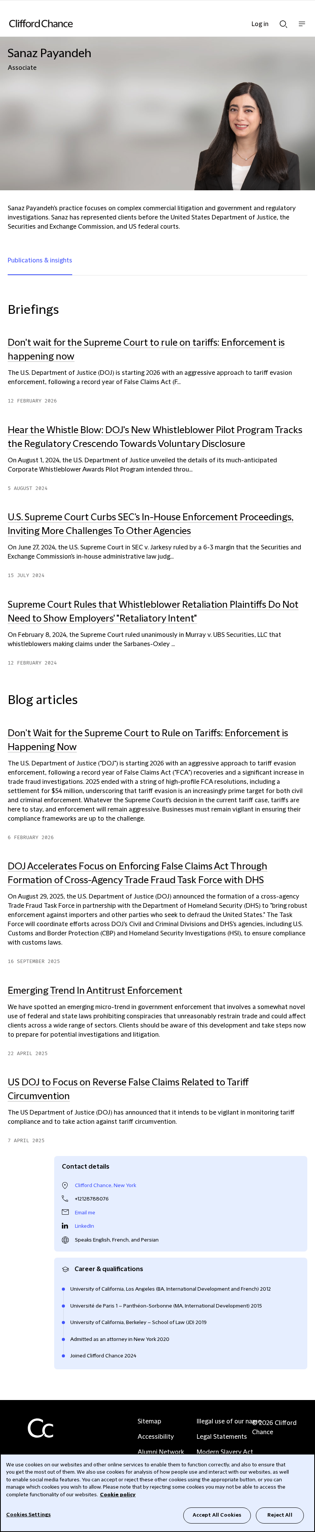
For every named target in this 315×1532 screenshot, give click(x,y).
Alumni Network (161, 1452)
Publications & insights (40, 260)
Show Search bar (283, 22)
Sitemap (149, 1421)
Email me (85, 1213)
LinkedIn (84, 1226)
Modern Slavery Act (225, 1452)
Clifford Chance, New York (105, 1185)
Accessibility (156, 1436)
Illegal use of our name (229, 1421)
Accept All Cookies (217, 1515)
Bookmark (299, 1148)
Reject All (279, 1515)
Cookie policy (118, 1495)
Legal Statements (222, 1436)
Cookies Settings (28, 1515)
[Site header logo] (146, 23)
